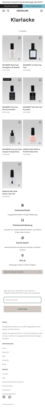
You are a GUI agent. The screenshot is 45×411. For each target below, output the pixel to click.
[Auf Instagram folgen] (3, 397)
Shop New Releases (11, 6)
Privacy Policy (7, 386)
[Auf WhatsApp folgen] (9, 397)
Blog (4, 364)
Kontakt (5, 374)
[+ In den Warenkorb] (19, 59)
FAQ (3, 378)
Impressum (6, 390)
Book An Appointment (34, 6)
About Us (5, 352)
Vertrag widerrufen (9, 394)
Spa (3, 356)
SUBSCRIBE (22, 309)
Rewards (5, 360)
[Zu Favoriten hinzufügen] (19, 37)
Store (4, 348)
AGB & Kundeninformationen (13, 382)
